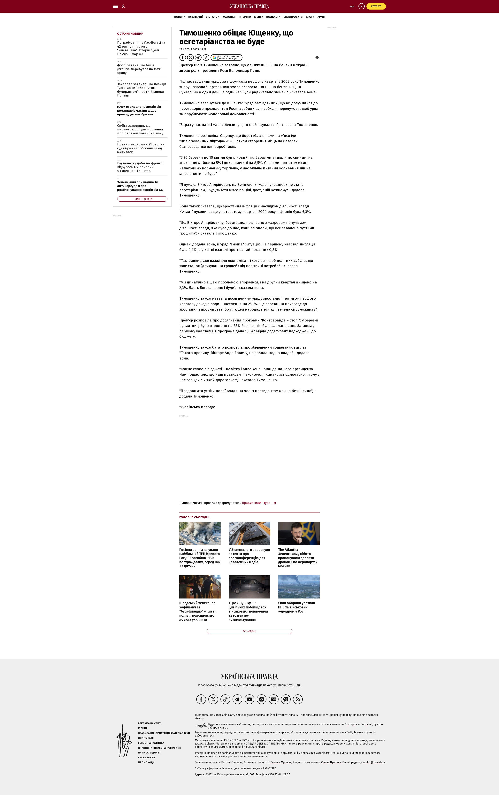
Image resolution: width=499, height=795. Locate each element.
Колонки (228, 17)
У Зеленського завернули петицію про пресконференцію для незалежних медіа (249, 556)
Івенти (258, 17)
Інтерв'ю (245, 17)
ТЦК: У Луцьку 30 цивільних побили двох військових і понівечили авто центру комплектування (248, 611)
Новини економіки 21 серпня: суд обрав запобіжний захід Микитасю (141, 148)
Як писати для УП (149, 752)
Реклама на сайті (149, 723)
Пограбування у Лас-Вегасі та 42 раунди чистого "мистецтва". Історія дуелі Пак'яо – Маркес (141, 48)
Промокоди (146, 762)
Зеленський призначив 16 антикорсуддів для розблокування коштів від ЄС (140, 186)
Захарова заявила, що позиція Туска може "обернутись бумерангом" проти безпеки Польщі (141, 90)
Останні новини (130, 33)
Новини (179, 17)
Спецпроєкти (293, 17)
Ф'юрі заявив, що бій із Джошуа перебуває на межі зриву (139, 69)
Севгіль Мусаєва (281, 762)
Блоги (310, 17)
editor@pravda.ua (374, 762)
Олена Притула (331, 762)
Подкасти (273, 17)
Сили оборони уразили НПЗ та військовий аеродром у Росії (296, 607)
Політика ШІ (146, 738)
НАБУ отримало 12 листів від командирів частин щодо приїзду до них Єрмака (139, 110)
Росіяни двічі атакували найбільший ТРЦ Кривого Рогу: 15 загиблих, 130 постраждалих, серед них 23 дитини (199, 558)
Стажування (146, 757)
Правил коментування (259, 503)
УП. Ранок (212, 17)
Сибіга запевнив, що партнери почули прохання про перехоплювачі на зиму (140, 129)
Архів (321, 17)
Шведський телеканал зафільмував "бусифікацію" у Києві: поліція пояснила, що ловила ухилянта (197, 611)
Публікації (195, 17)
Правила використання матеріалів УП (164, 733)
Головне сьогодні (194, 517)
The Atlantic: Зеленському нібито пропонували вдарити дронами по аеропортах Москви (297, 558)
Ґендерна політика (151, 742)
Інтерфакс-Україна (359, 724)
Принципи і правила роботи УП (159, 747)
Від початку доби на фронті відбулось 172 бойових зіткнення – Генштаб (140, 167)
